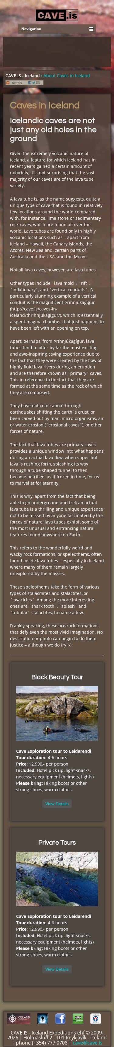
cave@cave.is (87, 1042)
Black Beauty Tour (57, 677)
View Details (57, 803)
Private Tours (57, 842)
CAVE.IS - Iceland (22, 75)
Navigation (31, 28)
